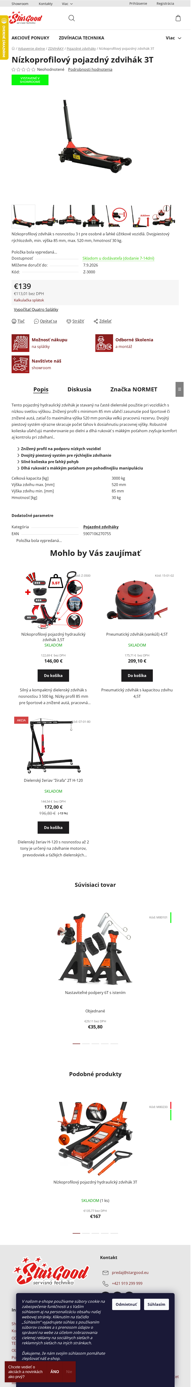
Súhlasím (156, 1304)
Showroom (20, 3)
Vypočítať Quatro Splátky (36, 309)
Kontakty (46, 3)
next (175, 977)
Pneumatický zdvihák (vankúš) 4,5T (137, 634)
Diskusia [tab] (79, 389)
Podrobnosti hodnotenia (90, 69)
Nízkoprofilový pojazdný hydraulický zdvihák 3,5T (53, 637)
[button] (53, 679)
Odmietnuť (126, 1304)
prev (15, 977)
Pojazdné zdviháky (101, 526)
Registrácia (165, 3)
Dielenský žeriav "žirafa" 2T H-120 (53, 780)
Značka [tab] (133, 389)
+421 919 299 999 (127, 1283)
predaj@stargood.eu (130, 1272)
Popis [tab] (40, 389)
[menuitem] (30, 38)
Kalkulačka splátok (29, 300)
